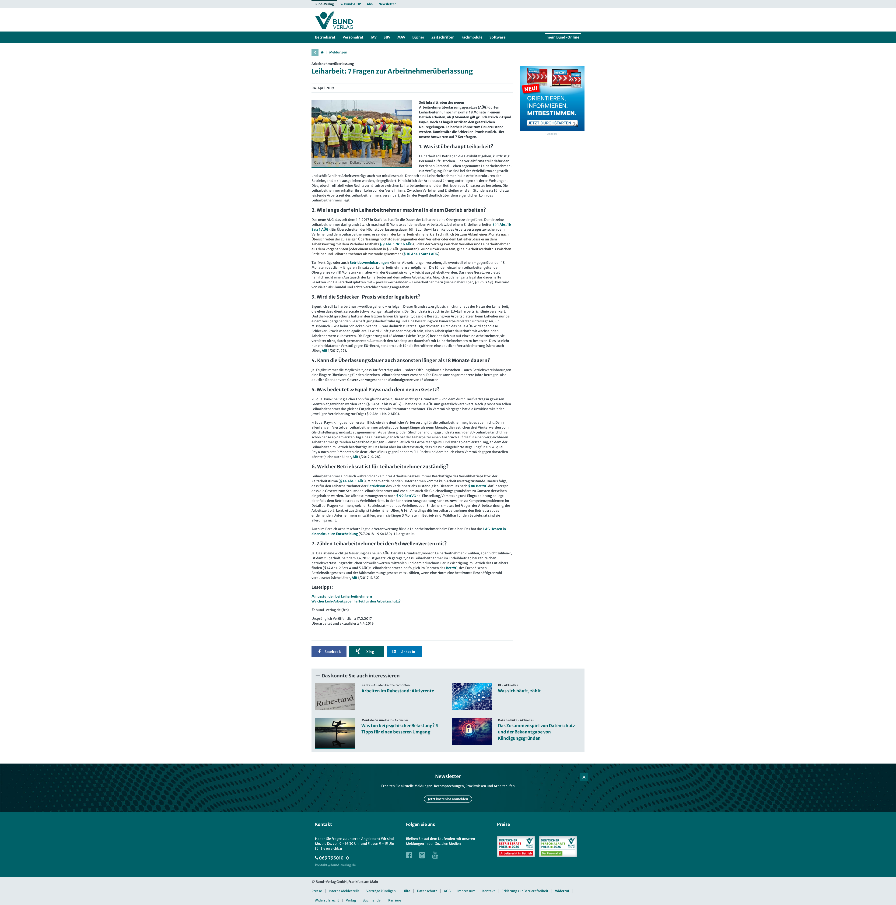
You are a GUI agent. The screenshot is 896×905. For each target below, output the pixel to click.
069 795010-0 (334, 858)
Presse (317, 891)
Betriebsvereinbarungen (369, 263)
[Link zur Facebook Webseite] (409, 855)
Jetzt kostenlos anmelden (448, 799)
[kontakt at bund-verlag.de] (335, 865)
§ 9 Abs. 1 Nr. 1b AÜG (396, 244)
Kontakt (488, 891)
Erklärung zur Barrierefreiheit (525, 891)
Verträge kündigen (381, 891)
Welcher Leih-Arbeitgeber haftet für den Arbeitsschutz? (356, 601)
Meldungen (338, 52)
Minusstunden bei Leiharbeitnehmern (342, 596)
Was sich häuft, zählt (519, 691)
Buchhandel (372, 900)
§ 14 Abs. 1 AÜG (352, 481)
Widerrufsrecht (327, 900)
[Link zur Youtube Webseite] (435, 855)
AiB (324, 351)
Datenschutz (427, 891)
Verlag (351, 900)
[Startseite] (322, 52)
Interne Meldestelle (344, 891)
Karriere (394, 900)
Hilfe (406, 891)
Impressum (466, 891)
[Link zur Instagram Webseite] (422, 855)
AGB (447, 891)
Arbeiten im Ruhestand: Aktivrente (397, 691)
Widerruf (562, 891)
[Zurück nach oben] (584, 777)
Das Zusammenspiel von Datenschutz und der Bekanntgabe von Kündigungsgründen (536, 732)
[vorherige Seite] (315, 52)
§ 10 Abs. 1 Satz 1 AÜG (421, 254)
